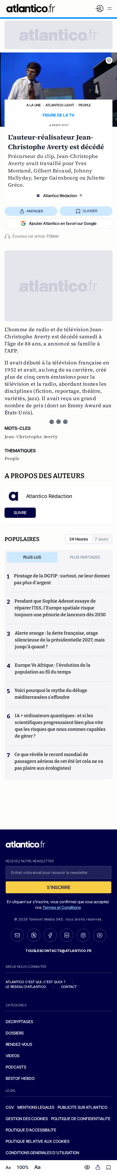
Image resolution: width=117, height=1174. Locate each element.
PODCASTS (16, 1067)
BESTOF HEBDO (20, 1078)
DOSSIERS (15, 1033)
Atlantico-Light (59, 105)
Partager (35, 211)
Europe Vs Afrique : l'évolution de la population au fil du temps (52, 668)
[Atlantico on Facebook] (50, 935)
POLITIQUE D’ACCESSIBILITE (31, 1129)
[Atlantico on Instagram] (83, 935)
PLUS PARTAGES (85, 557)
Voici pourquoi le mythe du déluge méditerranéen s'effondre (50, 694)
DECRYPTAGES (19, 1021)
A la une (33, 105)
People (85, 105)
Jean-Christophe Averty (31, 437)
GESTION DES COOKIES (27, 1118)
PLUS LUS (32, 557)
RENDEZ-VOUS (19, 1044)
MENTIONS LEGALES (35, 1107)
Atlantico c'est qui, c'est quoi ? (35, 982)
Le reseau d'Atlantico (26, 987)
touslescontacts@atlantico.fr (58, 951)
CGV (10, 1107)
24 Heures (78, 539)
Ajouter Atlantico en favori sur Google (63, 223)
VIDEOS (12, 1055)
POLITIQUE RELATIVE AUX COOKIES (37, 1141)
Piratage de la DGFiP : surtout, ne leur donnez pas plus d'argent (62, 579)
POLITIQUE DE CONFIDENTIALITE (80, 1118)
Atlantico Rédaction (60, 195)
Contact (69, 987)
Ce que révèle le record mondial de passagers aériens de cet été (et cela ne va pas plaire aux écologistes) (58, 761)
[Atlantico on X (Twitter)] (33, 935)
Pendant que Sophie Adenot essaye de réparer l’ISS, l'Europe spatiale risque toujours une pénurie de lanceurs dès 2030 (60, 607)
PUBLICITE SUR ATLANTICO (82, 1107)
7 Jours (101, 539)
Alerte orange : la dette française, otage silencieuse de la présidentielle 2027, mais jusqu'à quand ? (60, 639)
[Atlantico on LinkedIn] (66, 935)
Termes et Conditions (62, 907)
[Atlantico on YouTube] (99, 935)
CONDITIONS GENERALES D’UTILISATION (42, 1152)
